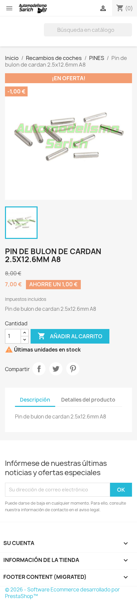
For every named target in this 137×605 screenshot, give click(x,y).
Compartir (39, 368)
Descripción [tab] (35, 399)
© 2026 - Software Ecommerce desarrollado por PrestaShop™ (62, 593)
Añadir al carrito (70, 336)
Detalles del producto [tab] (88, 399)
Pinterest (72, 368)
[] (129, 34)
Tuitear (56, 368)
